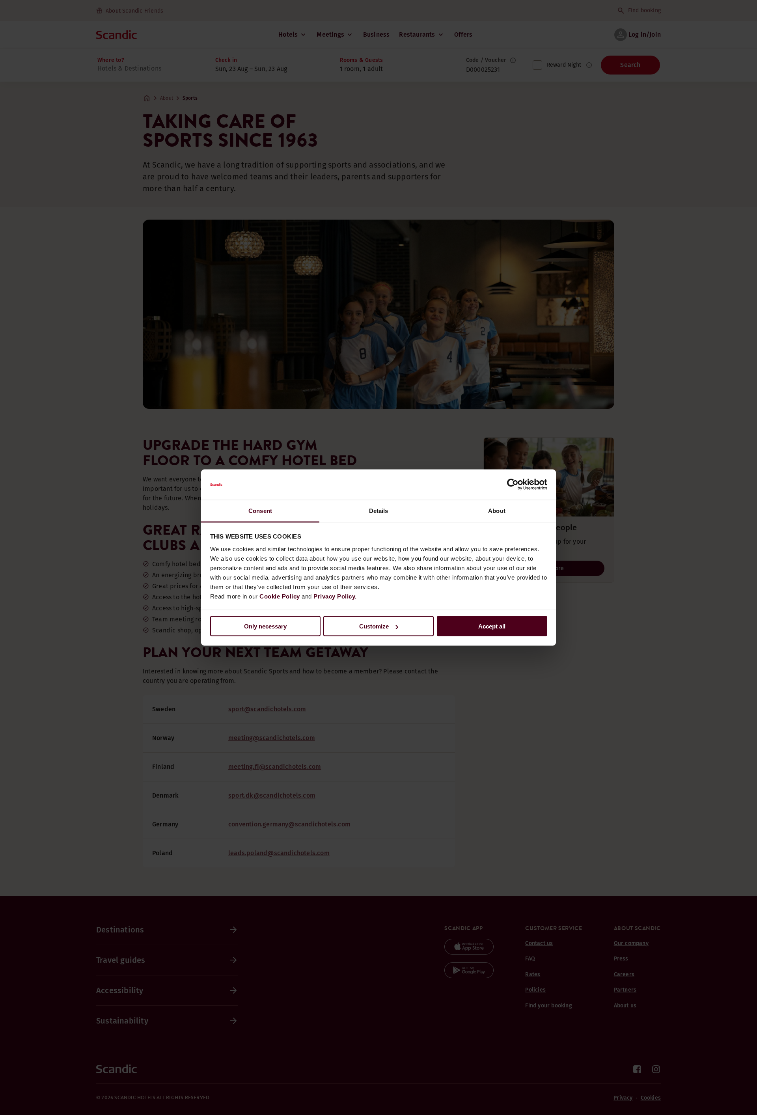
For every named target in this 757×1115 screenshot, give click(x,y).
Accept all (491, 626)
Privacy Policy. (335, 596)
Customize (374, 626)
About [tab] (496, 510)
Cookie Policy (279, 596)
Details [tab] (378, 510)
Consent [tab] (260, 510)
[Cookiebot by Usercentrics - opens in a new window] (512, 484)
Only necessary (265, 626)
